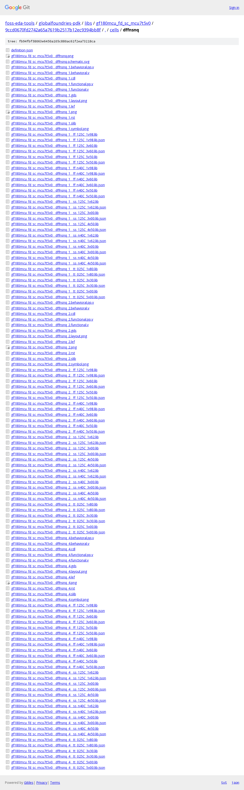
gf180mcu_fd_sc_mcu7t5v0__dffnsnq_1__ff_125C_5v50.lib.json (58, 162)
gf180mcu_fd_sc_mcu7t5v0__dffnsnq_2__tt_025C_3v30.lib (54, 515)
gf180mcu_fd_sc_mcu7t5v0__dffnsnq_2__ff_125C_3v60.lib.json (58, 386)
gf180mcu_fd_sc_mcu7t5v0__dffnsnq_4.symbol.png (50, 599)
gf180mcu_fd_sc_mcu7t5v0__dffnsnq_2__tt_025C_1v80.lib (54, 504)
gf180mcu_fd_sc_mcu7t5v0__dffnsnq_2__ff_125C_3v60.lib (54, 381)
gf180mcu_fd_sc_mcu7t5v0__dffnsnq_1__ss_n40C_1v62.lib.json (58, 240)
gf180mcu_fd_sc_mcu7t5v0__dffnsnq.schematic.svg (50, 61)
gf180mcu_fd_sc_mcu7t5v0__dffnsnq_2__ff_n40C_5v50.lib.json (58, 431)
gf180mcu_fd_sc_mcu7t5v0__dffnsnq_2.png (44, 347)
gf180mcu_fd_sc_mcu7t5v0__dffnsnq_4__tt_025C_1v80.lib (54, 739)
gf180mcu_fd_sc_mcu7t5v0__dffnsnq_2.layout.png (49, 336)
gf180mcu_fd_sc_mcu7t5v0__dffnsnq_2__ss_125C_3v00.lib (55, 448)
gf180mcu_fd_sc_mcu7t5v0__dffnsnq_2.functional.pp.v (52, 319)
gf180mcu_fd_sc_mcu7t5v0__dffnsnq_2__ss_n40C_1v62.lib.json (58, 476)
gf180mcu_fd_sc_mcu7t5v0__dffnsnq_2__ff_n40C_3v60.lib (54, 414)
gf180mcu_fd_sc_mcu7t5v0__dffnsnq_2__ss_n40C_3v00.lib (55, 482)
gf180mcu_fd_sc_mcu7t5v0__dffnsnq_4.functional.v (50, 560)
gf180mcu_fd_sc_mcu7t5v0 (123, 23)
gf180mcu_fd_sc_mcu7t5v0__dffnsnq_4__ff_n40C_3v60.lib (54, 650)
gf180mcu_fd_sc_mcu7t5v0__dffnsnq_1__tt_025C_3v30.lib (54, 280)
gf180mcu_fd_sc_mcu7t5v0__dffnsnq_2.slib (43, 358)
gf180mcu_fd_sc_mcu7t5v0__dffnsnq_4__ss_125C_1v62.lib (55, 672)
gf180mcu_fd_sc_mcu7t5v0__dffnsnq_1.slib (43, 123)
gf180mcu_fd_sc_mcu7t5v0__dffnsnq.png (42, 56)
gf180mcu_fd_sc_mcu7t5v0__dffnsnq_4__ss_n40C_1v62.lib (55, 706)
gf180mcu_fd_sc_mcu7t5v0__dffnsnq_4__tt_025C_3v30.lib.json (58, 756)
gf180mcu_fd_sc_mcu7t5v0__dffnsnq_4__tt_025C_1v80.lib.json (58, 745)
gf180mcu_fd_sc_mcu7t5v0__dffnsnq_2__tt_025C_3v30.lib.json (58, 521)
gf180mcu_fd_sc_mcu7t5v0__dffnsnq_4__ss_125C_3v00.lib (55, 683)
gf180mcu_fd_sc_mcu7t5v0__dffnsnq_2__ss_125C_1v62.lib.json (58, 442)
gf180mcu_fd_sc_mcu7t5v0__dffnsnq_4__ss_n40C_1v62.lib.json (58, 711)
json (235, 782)
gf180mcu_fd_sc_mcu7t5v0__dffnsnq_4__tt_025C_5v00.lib (54, 762)
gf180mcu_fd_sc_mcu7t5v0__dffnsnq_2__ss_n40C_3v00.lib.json (58, 487)
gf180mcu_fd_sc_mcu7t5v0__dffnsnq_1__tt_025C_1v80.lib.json (58, 274)
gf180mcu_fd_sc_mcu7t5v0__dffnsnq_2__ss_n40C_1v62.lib (55, 470)
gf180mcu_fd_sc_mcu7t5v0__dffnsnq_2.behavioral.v (50, 308)
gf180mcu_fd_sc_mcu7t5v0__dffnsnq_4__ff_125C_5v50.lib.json (58, 633)
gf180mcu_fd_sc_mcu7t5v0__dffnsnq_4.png (44, 582)
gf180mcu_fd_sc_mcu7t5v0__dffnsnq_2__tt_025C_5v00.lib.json (58, 532)
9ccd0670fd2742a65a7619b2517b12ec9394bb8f (53, 30)
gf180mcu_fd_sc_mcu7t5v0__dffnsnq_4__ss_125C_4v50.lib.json (58, 700)
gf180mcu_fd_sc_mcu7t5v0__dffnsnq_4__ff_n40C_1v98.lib (54, 638)
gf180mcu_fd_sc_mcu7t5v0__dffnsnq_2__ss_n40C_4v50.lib (55, 493)
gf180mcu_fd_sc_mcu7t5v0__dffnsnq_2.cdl (43, 313)
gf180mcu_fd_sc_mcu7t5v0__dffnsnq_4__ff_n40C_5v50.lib (54, 661)
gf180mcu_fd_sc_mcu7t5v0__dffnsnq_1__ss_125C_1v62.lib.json (58, 207)
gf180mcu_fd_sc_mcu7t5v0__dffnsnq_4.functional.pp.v (52, 554)
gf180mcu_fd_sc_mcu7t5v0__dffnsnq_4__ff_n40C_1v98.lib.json (58, 644)
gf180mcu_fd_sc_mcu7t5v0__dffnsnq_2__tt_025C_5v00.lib (54, 526)
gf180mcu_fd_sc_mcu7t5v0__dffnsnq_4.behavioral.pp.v (52, 538)
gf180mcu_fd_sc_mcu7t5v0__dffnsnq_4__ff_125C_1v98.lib (54, 605)
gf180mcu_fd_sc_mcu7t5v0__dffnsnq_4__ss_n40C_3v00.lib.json (58, 722)
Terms (55, 782)
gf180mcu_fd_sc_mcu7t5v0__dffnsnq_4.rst (43, 588)
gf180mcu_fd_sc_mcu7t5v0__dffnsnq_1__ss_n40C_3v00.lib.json (58, 252)
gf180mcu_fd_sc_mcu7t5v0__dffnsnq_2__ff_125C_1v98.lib (54, 370)
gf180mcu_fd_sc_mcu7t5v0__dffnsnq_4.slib (43, 594)
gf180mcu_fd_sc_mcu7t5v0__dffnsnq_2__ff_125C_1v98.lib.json (58, 375)
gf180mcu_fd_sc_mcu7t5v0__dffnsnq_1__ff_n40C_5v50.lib (54, 190)
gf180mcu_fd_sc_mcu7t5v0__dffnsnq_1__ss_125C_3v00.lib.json (58, 218)
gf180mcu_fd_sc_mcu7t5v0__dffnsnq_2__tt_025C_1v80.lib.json (58, 509)
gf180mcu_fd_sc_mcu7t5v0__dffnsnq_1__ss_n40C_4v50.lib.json (58, 263)
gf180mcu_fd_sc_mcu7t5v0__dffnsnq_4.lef (43, 577)
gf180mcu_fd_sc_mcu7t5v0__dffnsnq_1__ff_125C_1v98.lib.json (58, 140)
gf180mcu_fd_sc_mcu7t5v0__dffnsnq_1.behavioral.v (50, 72)
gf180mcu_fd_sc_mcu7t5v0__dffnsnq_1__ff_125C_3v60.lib (54, 145)
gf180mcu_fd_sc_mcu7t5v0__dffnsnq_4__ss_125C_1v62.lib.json (58, 678)
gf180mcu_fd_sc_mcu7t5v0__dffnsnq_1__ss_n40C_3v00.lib (55, 246)
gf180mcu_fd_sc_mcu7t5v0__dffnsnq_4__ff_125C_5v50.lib (54, 627)
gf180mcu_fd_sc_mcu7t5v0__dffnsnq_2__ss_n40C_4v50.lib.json (58, 498)
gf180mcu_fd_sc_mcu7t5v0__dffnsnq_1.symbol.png (50, 128)
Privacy (41, 782)
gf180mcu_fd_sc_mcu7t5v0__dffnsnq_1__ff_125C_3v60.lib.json (58, 151)
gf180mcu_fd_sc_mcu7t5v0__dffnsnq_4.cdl (43, 549)
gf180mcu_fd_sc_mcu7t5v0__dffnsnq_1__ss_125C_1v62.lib (55, 201)
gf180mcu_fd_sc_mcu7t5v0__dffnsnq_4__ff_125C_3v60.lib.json (58, 622)
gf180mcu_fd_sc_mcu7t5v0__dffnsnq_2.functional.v (50, 325)
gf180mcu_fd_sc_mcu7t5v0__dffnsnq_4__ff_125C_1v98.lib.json (58, 610)
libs (88, 23)
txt (224, 782)
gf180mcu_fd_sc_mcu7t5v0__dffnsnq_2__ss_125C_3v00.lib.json (58, 454)
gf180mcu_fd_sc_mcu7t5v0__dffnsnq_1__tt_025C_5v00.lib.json (58, 297)
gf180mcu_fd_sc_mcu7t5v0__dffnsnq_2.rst (43, 353)
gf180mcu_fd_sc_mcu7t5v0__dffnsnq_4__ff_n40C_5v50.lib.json (58, 667)
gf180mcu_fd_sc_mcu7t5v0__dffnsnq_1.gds (43, 95)
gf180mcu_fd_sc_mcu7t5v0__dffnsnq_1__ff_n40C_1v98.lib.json (58, 173)
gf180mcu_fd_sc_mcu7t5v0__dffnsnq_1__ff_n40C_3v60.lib (54, 179)
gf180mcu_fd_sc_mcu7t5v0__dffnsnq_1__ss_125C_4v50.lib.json (58, 229)
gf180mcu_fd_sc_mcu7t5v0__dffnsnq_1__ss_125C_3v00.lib (55, 212)
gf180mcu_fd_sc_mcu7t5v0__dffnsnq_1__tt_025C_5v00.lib (54, 291)
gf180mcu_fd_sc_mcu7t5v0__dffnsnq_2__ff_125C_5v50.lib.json (58, 397)
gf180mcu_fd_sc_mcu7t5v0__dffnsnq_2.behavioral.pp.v (52, 302)
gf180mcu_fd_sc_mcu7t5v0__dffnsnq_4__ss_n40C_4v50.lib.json (58, 734)
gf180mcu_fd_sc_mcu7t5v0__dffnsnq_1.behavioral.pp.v (52, 67)
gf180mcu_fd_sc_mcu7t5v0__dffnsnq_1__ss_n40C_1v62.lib (55, 235)
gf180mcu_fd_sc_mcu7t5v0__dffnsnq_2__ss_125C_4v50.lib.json (58, 465)
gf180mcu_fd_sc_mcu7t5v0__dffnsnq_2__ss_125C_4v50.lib (55, 459)
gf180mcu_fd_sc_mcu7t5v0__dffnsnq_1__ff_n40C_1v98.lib (54, 168)
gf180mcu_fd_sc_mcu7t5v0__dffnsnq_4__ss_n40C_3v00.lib (55, 717)
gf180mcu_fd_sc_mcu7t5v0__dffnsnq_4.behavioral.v (50, 543)
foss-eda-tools (20, 23)
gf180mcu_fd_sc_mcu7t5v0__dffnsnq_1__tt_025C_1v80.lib (54, 269)
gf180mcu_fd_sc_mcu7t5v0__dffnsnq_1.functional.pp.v (52, 84)
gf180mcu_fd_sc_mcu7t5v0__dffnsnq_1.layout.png (49, 100)
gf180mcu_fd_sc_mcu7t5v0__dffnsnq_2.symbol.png (50, 364)
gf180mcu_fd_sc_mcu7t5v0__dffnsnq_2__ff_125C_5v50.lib (54, 392)
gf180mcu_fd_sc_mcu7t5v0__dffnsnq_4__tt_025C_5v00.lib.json (58, 767)
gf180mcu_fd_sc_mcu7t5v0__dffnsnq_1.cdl (43, 78)
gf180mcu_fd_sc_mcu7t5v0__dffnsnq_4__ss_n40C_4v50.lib (55, 728)
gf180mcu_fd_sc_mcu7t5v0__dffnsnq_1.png (44, 111)
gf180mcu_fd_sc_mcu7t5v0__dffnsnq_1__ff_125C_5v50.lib (54, 156)
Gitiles (28, 782)
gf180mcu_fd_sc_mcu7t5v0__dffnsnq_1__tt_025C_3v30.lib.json (58, 285)
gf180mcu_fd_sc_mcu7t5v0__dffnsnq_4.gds (43, 566)
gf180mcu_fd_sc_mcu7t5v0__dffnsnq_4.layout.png (49, 571)
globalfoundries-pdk (60, 23)
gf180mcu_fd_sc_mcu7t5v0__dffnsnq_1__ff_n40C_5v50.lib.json (58, 196)
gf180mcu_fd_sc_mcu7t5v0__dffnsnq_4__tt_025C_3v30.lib (54, 751)
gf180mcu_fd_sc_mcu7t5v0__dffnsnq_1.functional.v (50, 89)
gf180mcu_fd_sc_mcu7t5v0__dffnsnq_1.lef (43, 106)
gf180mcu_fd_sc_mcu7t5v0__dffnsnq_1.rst (43, 117)
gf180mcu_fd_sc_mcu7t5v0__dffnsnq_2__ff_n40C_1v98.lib (54, 403)
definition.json (22, 50)
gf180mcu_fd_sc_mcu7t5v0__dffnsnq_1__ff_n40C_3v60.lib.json (58, 185)
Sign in (234, 7)
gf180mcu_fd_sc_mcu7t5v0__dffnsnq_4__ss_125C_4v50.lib (55, 694)
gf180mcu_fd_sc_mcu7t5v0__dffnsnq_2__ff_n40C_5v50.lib (54, 425)
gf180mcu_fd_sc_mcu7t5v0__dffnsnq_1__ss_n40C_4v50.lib (55, 257)
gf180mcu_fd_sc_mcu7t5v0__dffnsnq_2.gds (43, 330)
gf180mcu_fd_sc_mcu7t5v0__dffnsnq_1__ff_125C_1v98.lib (54, 134)
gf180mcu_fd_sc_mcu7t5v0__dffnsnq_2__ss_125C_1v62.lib (55, 437)
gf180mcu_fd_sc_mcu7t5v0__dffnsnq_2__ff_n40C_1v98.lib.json (58, 409)
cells (114, 30)
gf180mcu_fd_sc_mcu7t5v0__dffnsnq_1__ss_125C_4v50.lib (55, 224)
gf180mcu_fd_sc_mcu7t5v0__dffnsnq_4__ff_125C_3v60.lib (54, 616)
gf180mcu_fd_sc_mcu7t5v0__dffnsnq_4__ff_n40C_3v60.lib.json (58, 655)
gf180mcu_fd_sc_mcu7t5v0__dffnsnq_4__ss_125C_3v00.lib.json (58, 689)
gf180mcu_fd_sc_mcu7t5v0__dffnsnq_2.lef (43, 341)
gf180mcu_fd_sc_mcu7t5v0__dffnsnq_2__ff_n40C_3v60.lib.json (58, 420)
